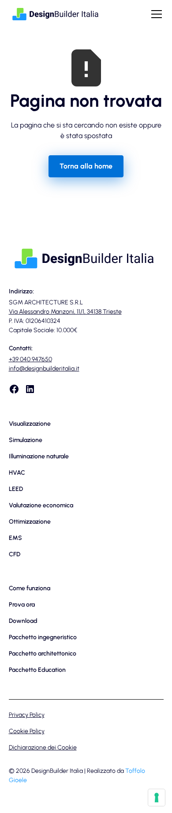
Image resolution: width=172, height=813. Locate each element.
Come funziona (29, 588)
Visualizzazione (30, 423)
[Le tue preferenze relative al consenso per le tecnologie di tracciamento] (156, 797)
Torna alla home (86, 166)
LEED (16, 489)
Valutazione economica (41, 505)
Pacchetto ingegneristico (43, 637)
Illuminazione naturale (39, 456)
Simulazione (25, 440)
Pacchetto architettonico (42, 653)
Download (23, 621)
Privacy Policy (27, 715)
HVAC (17, 472)
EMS (15, 538)
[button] (155, 14)
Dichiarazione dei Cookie (43, 747)
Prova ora (22, 604)
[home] (55, 14)
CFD (14, 554)
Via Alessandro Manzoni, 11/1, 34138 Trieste (65, 311)
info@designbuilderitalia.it (44, 368)
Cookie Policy (27, 731)
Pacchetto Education (37, 670)
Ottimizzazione (30, 521)
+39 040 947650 (30, 359)
